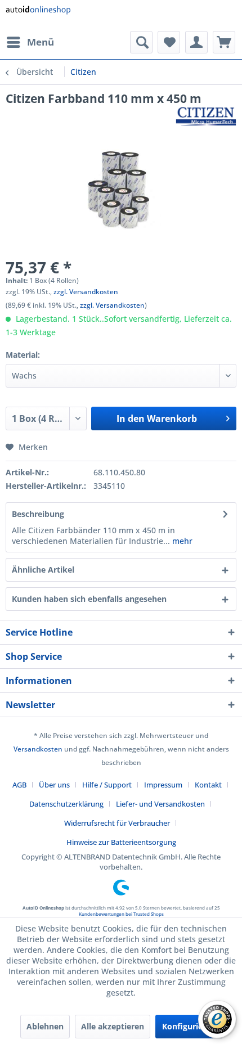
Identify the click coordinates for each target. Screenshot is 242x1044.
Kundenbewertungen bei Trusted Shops (121, 914)
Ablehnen (45, 1026)
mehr (181, 541)
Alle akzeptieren (112, 1026)
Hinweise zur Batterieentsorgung (121, 842)
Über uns (54, 785)
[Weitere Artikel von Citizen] (206, 116)
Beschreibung (38, 513)
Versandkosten (38, 749)
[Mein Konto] (196, 42)
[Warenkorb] (224, 42)
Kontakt (208, 785)
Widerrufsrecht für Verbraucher (117, 823)
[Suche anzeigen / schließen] (141, 42)
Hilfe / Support (107, 785)
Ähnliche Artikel (43, 569)
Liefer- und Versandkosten (160, 804)
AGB (19, 785)
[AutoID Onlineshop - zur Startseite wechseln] (38, 15)
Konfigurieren (189, 1026)
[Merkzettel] (169, 42)
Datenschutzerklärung (66, 804)
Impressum (163, 785)
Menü (40, 41)
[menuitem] (30, 42)
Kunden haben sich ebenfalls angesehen (89, 598)
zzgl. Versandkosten (85, 291)
